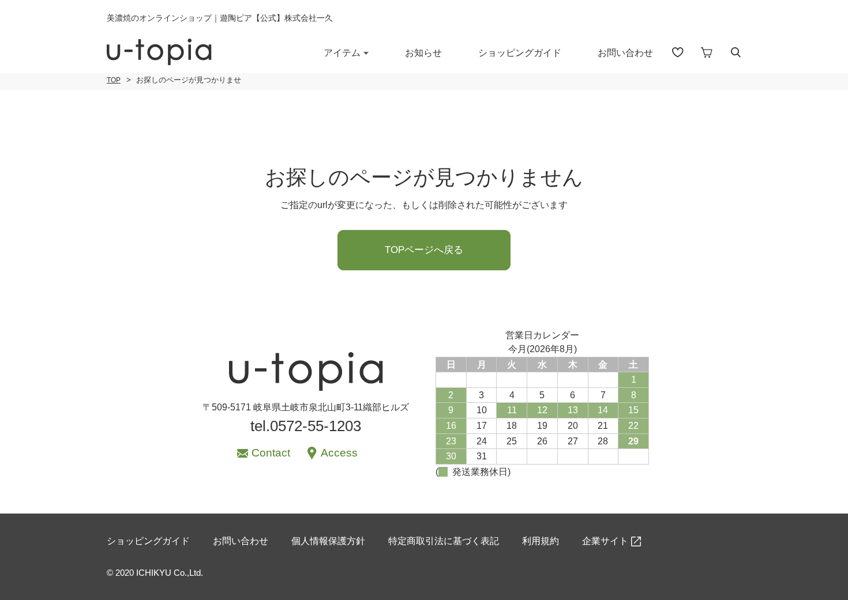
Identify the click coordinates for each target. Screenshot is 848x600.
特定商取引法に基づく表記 (443, 541)
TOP (114, 80)
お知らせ (423, 53)
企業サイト (605, 541)
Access (339, 453)
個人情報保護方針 (328, 541)
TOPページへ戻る (424, 249)
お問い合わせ (625, 53)
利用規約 (540, 541)
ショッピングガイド (519, 53)
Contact (271, 453)
